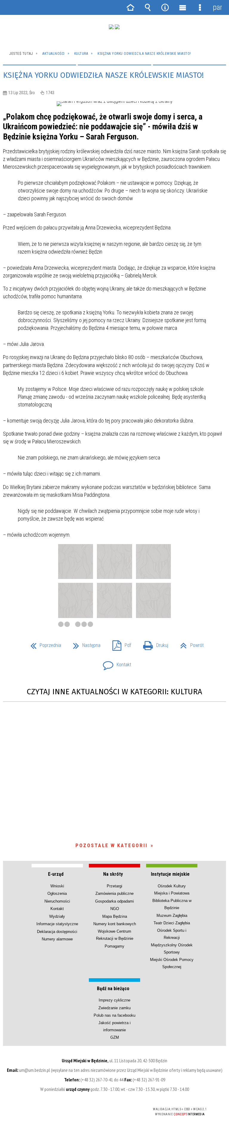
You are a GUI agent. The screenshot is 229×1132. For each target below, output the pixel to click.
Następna (84, 643)
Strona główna (130, 7)
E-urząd (56, 874)
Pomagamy (114, 946)
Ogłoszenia (57, 893)
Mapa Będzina (114, 916)
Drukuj (153, 643)
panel (217, 7)
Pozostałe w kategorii (111, 845)
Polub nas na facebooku (114, 1015)
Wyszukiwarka (147, 7)
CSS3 (104, 1109)
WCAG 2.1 (123, 1109)
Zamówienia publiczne (114, 893)
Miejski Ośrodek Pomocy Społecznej (172, 963)
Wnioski (57, 886)
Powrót (189, 643)
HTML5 (95, 1109)
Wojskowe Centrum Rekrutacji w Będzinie (114, 935)
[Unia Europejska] (117, 26)
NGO (114, 908)
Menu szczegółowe (199, 7)
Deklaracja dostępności (57, 931)
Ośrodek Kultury (172, 886)
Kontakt (114, 662)
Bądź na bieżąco (113, 988)
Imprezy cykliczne (114, 1000)
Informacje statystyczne (57, 924)
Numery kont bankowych (114, 924)
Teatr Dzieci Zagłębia (172, 923)
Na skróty (113, 874)
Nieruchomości (57, 901)
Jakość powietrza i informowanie (114, 1026)
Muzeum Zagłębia (172, 915)
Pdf (119, 643)
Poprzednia (43, 643)
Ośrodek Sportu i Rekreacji (171, 934)
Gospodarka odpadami (114, 901)
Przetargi (114, 886)
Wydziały (57, 916)
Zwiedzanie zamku (114, 1008)
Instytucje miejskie (170, 874)
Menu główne (182, 7)
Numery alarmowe (57, 939)
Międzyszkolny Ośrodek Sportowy (172, 948)
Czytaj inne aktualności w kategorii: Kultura (114, 691)
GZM (114, 1037)
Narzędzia (165, 7)
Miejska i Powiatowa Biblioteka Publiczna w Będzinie (171, 900)
